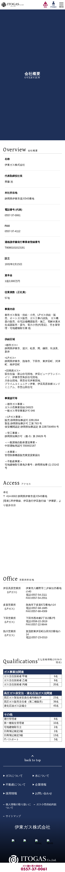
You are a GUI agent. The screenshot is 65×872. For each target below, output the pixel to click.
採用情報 (11, 793)
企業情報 (40, 784)
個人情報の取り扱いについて (18, 806)
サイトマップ (13, 816)
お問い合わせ (43, 793)
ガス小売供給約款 (46, 804)
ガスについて (14, 775)
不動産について (16, 784)
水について (42, 775)
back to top (32, 759)
